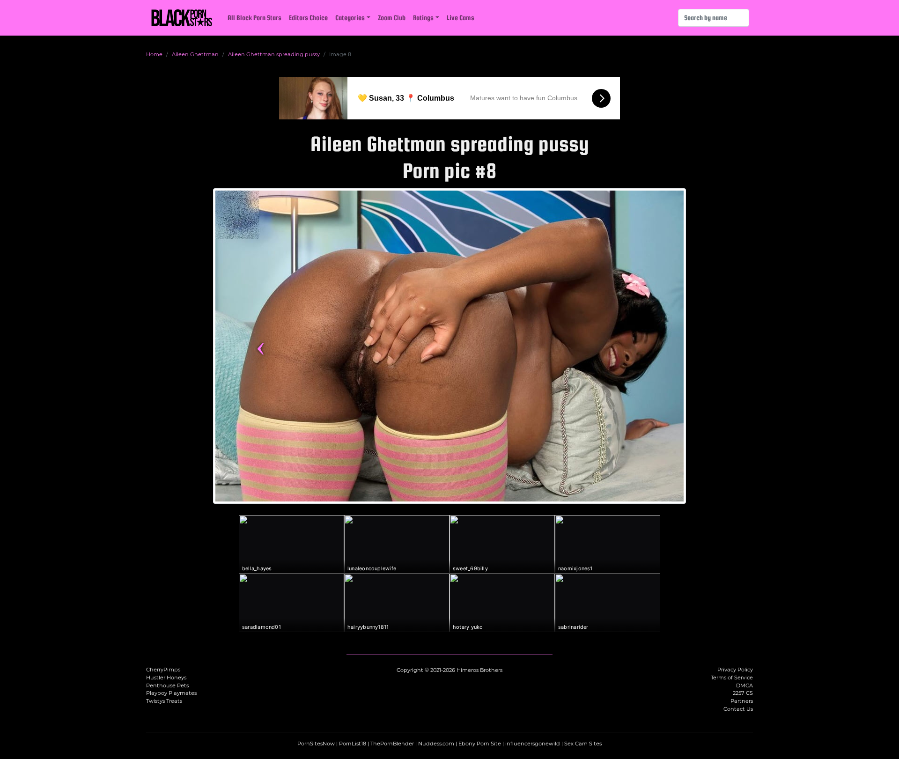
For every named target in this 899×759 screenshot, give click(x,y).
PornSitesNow (316, 743)
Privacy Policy (735, 669)
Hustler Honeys (166, 677)
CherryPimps (163, 669)
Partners (741, 701)
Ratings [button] (423, 18)
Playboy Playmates (171, 693)
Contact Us (738, 709)
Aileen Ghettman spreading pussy (274, 54)
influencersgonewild (532, 743)
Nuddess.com (436, 743)
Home (154, 54)
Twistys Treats (164, 701)
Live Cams (460, 18)
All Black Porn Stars (254, 18)
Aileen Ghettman (195, 54)
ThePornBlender (392, 743)
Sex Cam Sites (583, 743)
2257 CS (743, 693)
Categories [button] (350, 18)
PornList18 (352, 743)
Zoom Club (391, 18)
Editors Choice (308, 18)
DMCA (744, 685)
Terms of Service (732, 677)
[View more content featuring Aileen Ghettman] (449, 346)
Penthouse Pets (167, 685)
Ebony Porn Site (479, 743)
